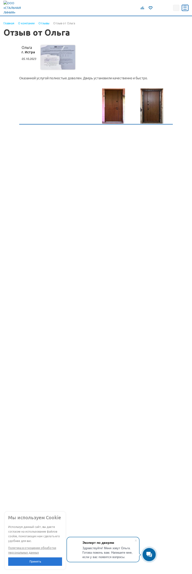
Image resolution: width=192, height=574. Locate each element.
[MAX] (168, 8)
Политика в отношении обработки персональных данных (32, 550)
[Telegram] (157, 8)
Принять (35, 561)
